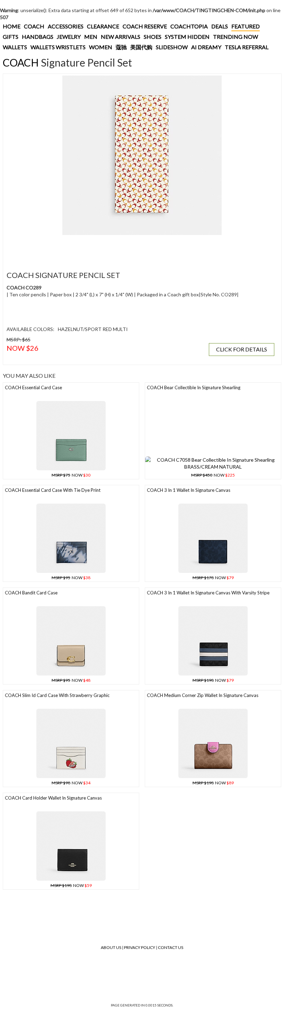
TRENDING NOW (235, 36)
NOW (71, 475)
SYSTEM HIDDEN (187, 36)
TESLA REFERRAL (246, 47)
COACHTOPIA (189, 26)
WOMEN (100, 47)
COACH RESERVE (145, 26)
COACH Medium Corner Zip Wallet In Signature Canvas (202, 695)
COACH (34, 26)
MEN (90, 36)
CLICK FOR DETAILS (241, 349)
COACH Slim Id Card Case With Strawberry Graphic (57, 695)
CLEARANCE (103, 26)
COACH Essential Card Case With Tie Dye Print (52, 490)
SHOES (152, 36)
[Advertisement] (131, 248)
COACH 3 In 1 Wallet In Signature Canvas (188, 490)
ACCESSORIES (65, 26)
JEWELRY (69, 36)
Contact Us (170, 947)
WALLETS (15, 47)
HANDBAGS (37, 36)
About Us (111, 947)
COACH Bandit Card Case (31, 592)
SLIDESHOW (172, 47)
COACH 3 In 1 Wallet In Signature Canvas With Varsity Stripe (208, 592)
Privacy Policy (139, 947)
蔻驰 (121, 47)
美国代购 (141, 47)
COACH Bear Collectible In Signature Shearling (193, 387)
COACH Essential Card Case (33, 387)
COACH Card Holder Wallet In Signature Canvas (53, 798)
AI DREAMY (206, 47)
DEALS (219, 26)
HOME (11, 26)
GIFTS (10, 36)
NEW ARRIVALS (120, 36)
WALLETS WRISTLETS (58, 47)
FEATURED (245, 26)
